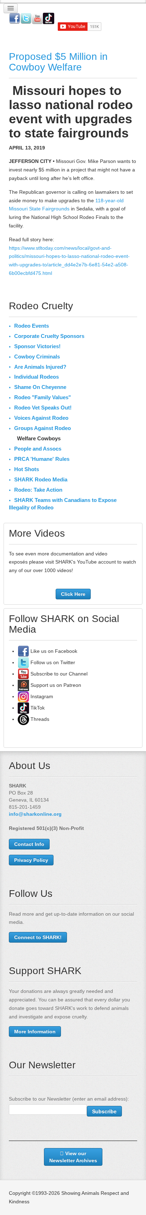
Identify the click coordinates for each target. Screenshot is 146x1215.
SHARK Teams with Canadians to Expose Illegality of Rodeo (63, 503)
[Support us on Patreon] (23, 685)
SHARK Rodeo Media (40, 479)
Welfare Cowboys (39, 438)
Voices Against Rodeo (41, 418)
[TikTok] (23, 708)
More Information (35, 1031)
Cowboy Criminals (37, 357)
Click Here (73, 594)
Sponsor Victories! (37, 346)
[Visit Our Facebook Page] (23, 651)
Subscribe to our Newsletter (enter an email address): (69, 1099)
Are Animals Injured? (40, 367)
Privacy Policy (31, 860)
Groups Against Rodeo (42, 428)
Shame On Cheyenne (40, 387)
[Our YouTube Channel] (23, 674)
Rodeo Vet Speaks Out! (43, 408)
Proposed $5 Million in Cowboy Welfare (58, 62)
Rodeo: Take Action (38, 490)
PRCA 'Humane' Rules (41, 459)
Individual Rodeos (36, 377)
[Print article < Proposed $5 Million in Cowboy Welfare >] (135, 87)
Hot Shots (26, 469)
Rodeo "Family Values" (42, 397)
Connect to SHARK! (38, 937)
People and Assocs (37, 449)
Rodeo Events (31, 326)
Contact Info (29, 844)
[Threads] (23, 719)
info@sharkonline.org (35, 814)
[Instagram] (23, 696)
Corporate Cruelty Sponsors (49, 336)
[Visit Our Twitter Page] (23, 662)
